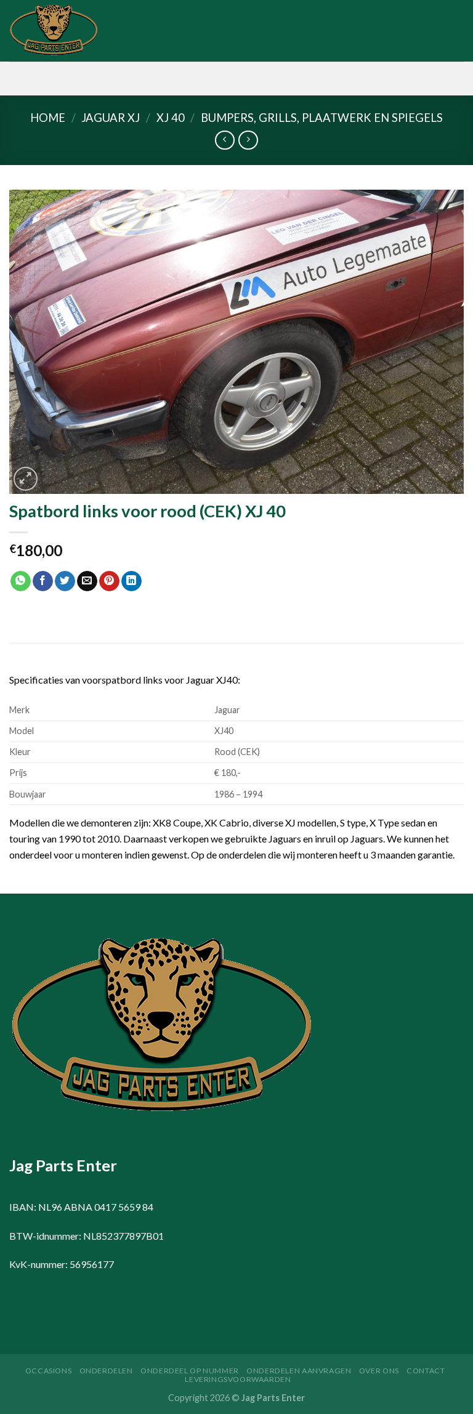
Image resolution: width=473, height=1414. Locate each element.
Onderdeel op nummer (189, 1370)
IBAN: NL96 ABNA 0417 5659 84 (81, 1207)
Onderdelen (106, 1370)
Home (47, 117)
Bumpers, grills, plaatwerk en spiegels (322, 117)
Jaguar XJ (110, 117)
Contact (425, 1370)
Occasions (48, 1370)
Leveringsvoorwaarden (238, 1379)
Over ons (379, 1370)
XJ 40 (170, 117)
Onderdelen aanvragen (298, 1370)
